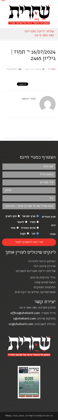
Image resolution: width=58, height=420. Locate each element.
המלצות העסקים (45, 287)
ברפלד (8, 416)
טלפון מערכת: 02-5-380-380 (37, 308)
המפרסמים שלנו (45, 282)
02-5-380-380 (44, 35)
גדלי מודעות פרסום (43, 278)
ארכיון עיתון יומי (44, 266)
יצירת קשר (45, 302)
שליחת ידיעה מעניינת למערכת (36, 271)
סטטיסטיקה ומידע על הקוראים (35, 292)
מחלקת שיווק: (34, 319)
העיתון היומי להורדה (42, 261)
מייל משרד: (33, 313)
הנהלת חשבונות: (32, 324)
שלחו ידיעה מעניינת (39, 31)
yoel (52, 69)
